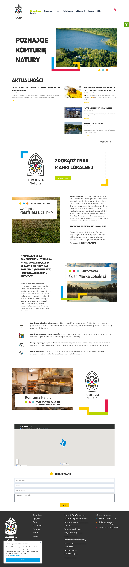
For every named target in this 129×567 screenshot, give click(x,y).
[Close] (40, 542)
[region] (23, 552)
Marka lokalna (68, 11)
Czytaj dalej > (14, 100)
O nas (57, 11)
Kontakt (33, 13)
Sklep (99, 11)
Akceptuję (23, 559)
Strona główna (35, 11)
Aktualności (80, 11)
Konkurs (91, 11)
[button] (126, 24)
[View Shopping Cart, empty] (115, 12)
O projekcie (48, 11)
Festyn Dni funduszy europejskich (98, 108)
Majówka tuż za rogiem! (93, 124)
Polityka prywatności (15, 555)
